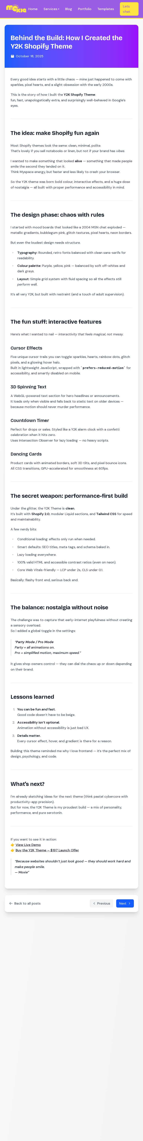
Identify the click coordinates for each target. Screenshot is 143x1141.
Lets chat (126, 9)
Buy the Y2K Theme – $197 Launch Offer (47, 850)
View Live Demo (28, 845)
